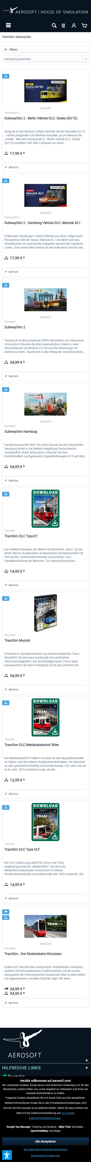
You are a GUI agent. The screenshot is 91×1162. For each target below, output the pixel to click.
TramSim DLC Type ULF (22, 849)
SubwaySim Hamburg (20, 432)
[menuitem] (8, 25)
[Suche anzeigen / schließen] (54, 25)
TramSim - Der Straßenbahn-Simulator (33, 954)
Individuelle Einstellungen (45, 1155)
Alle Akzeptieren (45, 1141)
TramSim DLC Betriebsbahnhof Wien (31, 745)
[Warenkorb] (84, 25)
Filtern (12, 49)
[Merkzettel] (64, 25)
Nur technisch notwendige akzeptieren (45, 1149)
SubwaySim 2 (14, 327)
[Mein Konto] (74, 25)
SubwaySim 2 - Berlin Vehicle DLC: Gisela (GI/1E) (40, 118)
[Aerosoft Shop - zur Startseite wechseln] (45, 12)
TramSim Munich (17, 640)
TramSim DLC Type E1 (21, 536)
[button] (7, 1155)
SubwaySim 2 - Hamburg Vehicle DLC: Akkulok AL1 (42, 223)
